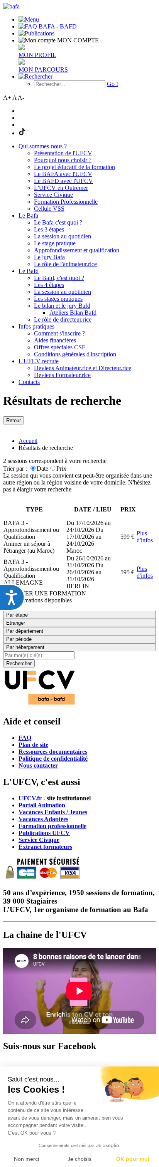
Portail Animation (42, 805)
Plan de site (33, 744)
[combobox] (79, 647)
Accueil (28, 441)
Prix (61, 468)
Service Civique (39, 840)
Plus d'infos (145, 536)
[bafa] (11, 6)
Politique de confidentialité (53, 758)
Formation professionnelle (52, 826)
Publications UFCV (44, 833)
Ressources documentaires (53, 751)
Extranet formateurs (45, 846)
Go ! (112, 83)
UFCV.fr (30, 798)
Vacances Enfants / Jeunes (53, 812)
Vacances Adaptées (43, 819)
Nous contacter (38, 765)
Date (42, 468)
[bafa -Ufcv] (39, 705)
